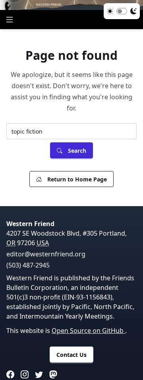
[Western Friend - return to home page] (71, 5)
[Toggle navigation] (9, 20)
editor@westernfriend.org (45, 254)
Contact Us (71, 354)
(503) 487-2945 (28, 265)
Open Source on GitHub (88, 330)
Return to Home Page (77, 179)
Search (77, 150)
